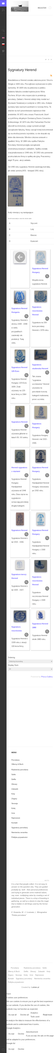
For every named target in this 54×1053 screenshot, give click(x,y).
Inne (13, 813)
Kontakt (14, 823)
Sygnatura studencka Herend (40, 367)
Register (42, 8)
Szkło (13, 774)
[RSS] (51, 75)
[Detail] (47, 276)
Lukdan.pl (35, 987)
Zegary (14, 799)
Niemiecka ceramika (19, 832)
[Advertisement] (30, 36)
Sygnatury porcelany (19, 828)
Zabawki (14, 789)
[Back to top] (3, 1049)
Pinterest (3, 51)
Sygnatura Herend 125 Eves (19, 369)
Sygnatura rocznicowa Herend (37, 311)
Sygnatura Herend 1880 (40, 626)
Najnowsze (15, 818)
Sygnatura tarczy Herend (18, 576)
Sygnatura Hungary (36, 426)
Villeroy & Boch (17, 764)
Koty (13, 794)
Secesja (14, 803)
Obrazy (14, 784)
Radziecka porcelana (19, 770)
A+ (45, 59)
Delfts (13, 779)
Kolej (13, 808)
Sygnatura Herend (19, 422)
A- (51, 59)
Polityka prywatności (19, 837)
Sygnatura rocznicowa (16, 629)
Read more (47, 1015)
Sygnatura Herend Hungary (40, 270)
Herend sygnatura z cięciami (19, 469)
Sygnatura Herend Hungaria (19, 310)
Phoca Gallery (47, 677)
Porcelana (15, 760)
